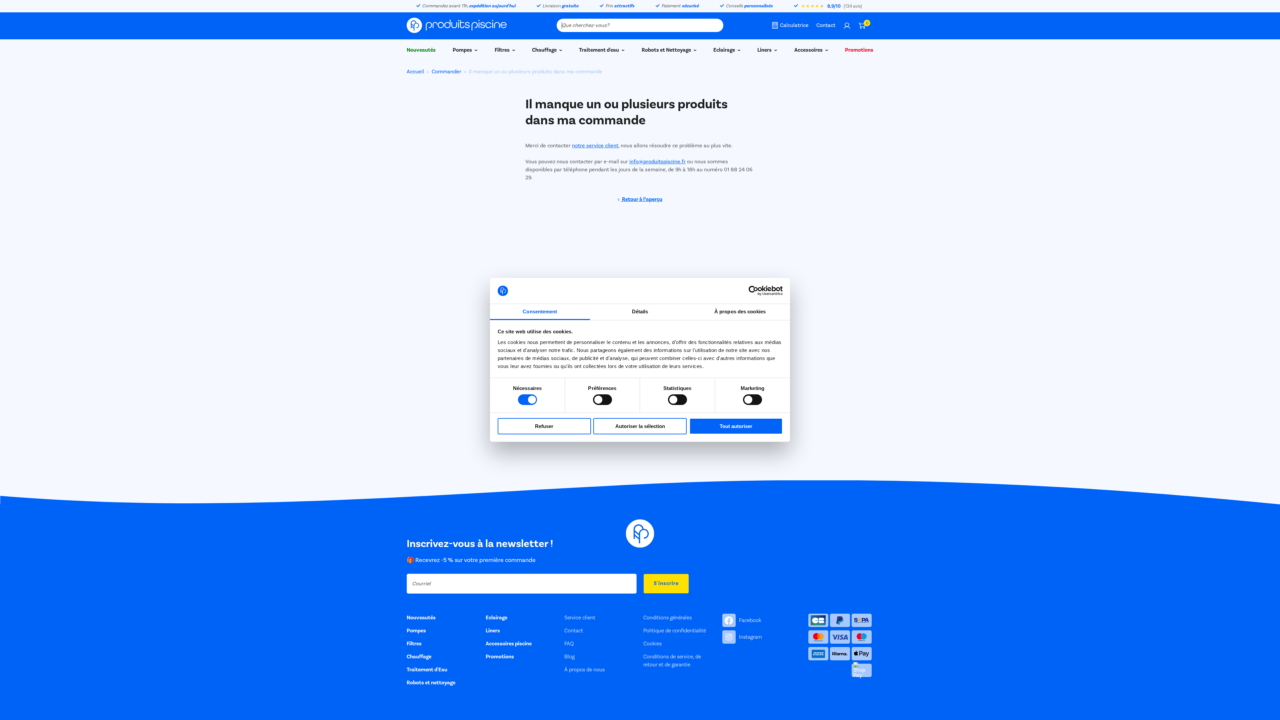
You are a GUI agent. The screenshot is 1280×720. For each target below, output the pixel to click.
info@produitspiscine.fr (657, 161)
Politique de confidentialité (674, 630)
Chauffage (545, 50)
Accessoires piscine (509, 643)
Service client (579, 617)
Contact (825, 25)
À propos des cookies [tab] (740, 311)
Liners (765, 50)
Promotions (859, 50)
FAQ (569, 643)
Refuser (544, 426)
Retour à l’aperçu (641, 199)
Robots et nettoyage (431, 682)
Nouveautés (421, 50)
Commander (446, 71)
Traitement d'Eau (427, 669)
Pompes (463, 50)
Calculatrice (794, 25)
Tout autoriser (736, 426)
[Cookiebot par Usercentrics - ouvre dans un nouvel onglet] (753, 291)
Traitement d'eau (599, 50)
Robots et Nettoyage (667, 50)
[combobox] (640, 25)
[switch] (602, 399)
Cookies (652, 643)
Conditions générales (667, 617)
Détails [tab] (640, 311)
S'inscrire (666, 583)
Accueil (416, 71)
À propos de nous (584, 669)
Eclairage (724, 50)
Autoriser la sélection (640, 426)
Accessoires (809, 50)
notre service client (595, 145)
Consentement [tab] (540, 311)
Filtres (503, 50)
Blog (569, 656)
